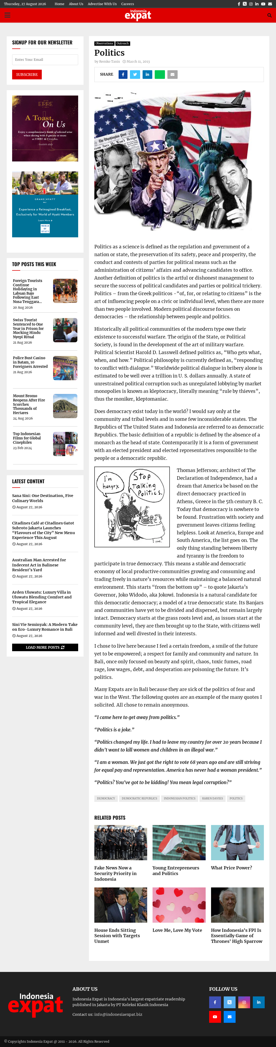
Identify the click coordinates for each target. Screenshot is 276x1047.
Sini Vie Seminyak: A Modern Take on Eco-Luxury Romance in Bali (45, 627)
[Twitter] (230, 1002)
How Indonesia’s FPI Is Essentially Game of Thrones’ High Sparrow (236, 936)
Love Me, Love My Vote (177, 930)
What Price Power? (231, 867)
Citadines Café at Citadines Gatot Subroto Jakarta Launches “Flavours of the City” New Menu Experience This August (43, 530)
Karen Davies (212, 798)
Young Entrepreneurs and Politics (176, 870)
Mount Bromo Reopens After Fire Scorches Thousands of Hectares (29, 404)
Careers (127, 4)
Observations (104, 43)
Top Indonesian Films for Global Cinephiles (27, 438)
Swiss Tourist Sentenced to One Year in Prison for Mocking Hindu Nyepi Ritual (28, 328)
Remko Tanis (109, 61)
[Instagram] (244, 1002)
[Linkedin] (259, 1002)
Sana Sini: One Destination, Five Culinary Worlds (42, 498)
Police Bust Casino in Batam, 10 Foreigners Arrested (30, 362)
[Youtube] (215, 1017)
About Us (76, 4)
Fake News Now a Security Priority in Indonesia (115, 873)
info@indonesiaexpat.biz (118, 1014)
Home (59, 4)
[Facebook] (215, 1002)
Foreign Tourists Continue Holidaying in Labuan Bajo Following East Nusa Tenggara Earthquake (27, 291)
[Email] (230, 1017)
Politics (236, 798)
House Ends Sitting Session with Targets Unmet (117, 936)
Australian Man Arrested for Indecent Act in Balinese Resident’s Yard (39, 565)
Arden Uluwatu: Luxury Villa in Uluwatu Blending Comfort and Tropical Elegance (42, 597)
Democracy (106, 798)
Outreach (123, 43)
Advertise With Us (102, 4)
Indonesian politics (179, 798)
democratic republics (139, 798)
